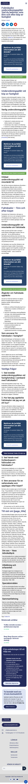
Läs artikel (6, 629)
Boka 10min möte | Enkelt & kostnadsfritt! (14, 173)
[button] (26, 3)
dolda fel (10, 37)
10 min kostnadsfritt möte (11, 724)
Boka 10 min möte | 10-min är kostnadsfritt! (14, 289)
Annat (8, 20)
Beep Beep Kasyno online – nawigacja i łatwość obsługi (14, 638)
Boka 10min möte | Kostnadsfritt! (13, 77)
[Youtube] (17, 779)
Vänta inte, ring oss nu (11, 683)
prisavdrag (4, 137)
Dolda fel (7, 616)
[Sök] (24, 768)
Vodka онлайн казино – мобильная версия (13, 626)
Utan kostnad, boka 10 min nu (14, 453)
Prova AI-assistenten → (13, 69)
